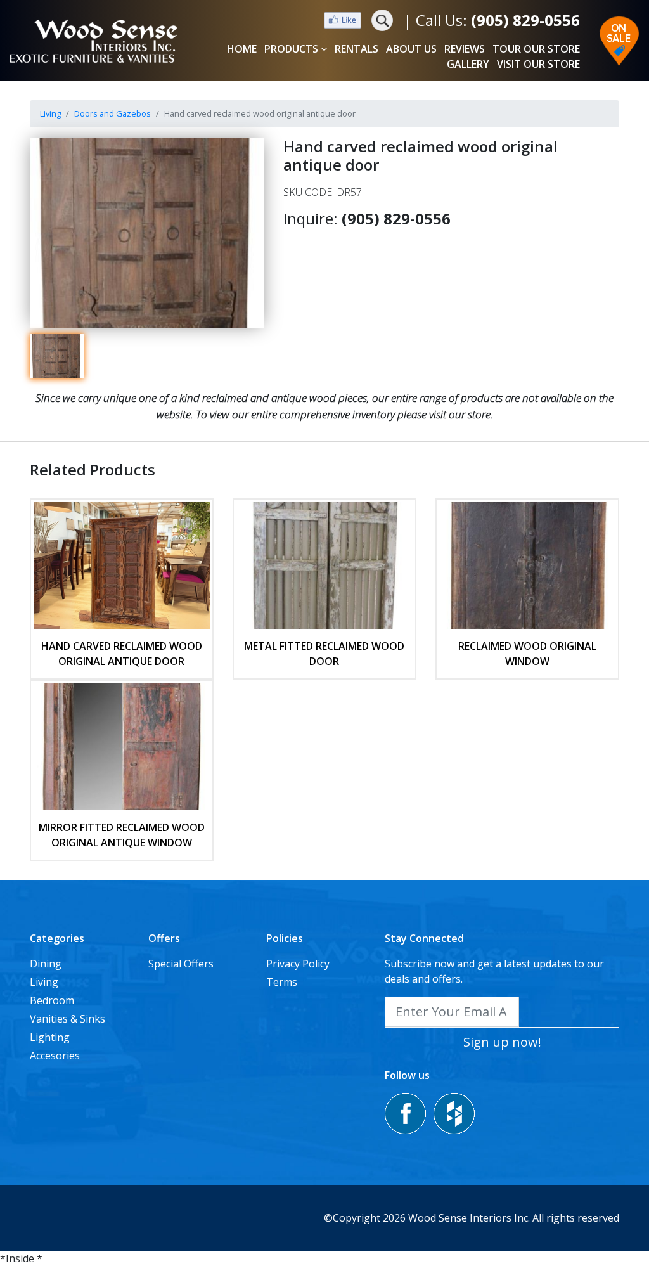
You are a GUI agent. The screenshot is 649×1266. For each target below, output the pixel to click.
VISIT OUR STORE (538, 64)
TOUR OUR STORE (536, 49)
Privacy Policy (298, 964)
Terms (281, 982)
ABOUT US (411, 49)
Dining (45, 964)
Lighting (50, 1037)
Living (50, 113)
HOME (242, 49)
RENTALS (356, 49)
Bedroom (52, 1000)
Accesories (55, 1056)
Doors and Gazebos (112, 113)
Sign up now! (502, 1041)
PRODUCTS (291, 49)
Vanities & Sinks (67, 1019)
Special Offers (181, 964)
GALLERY (468, 64)
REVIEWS (464, 49)
